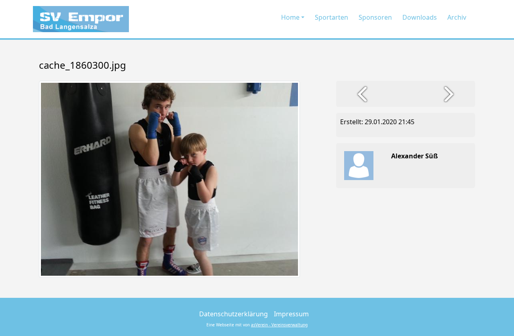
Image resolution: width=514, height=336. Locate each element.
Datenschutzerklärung (233, 313)
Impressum (291, 313)
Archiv (456, 17)
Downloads (419, 17)
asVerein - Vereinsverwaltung (279, 325)
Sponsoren (375, 17)
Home (290, 17)
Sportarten (331, 17)
